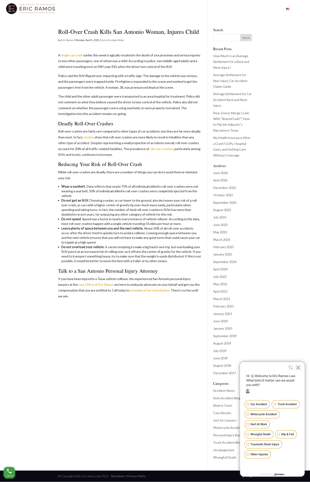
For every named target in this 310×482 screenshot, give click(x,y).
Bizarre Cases (222, 405)
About (144, 9)
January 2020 (222, 328)
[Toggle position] (290, 367)
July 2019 (219, 351)
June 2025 (220, 225)
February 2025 (223, 247)
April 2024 (220, 269)
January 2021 (222, 314)
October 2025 (223, 195)
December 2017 (224, 373)
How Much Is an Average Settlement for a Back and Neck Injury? (231, 61)
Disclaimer (117, 476)
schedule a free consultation (150, 290)
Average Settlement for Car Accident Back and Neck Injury (232, 99)
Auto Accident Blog (112, 40)
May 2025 (220, 232)
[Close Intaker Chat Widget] (298, 367)
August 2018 (222, 365)
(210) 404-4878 (267, 9)
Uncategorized (223, 450)
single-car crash (72, 55)
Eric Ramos (67, 40)
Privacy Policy (136, 476)
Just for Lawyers (224, 420)
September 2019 (224, 336)
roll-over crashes (161, 149)
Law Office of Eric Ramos (96, 284)
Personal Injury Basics (228, 435)
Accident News (224, 390)
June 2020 (220, 321)
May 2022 (220, 284)
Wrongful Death (224, 457)
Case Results (222, 413)
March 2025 (221, 240)
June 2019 (220, 358)
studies (89, 137)
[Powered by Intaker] (279, 474)
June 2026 (220, 173)
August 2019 (222, 343)
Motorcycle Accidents (228, 428)
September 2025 (224, 202)
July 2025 (219, 217)
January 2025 (222, 254)
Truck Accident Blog (227, 442)
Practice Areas (168, 9)
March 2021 (221, 299)
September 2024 (224, 262)
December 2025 (224, 188)
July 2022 (219, 277)
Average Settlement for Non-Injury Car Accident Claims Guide (230, 80)
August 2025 (222, 210)
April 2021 (220, 291)
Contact (240, 9)
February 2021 (223, 306)
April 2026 (220, 180)
